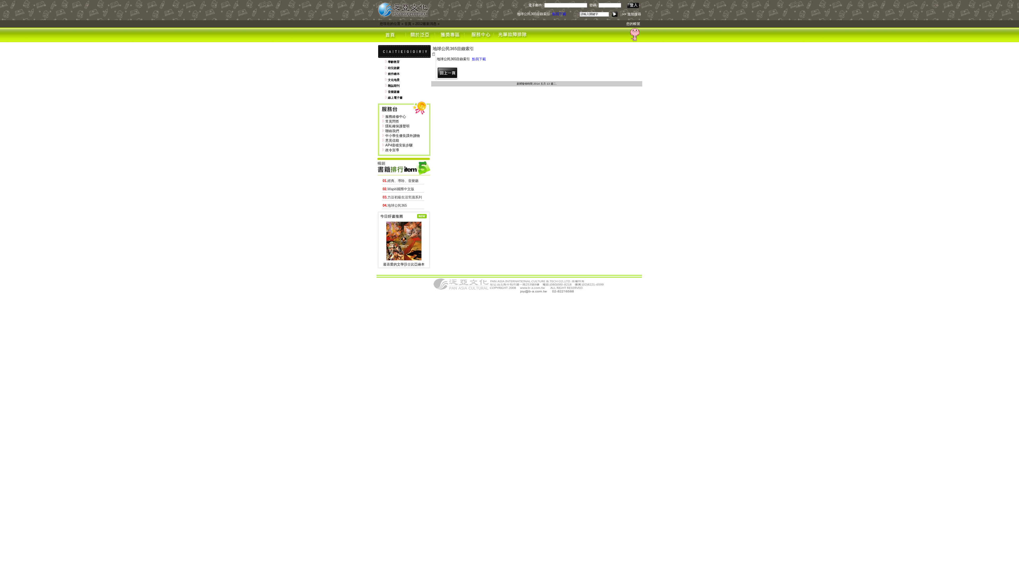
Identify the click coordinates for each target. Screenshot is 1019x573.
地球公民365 (395, 205)
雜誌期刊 (394, 85)
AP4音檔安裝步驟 (399, 145)
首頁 (407, 24)
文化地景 (394, 79)
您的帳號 (633, 24)
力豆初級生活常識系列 (402, 197)
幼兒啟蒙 (394, 68)
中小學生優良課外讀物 (402, 136)
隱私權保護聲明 (397, 126)
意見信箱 (392, 140)
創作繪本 (394, 73)
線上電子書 (395, 97)
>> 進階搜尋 (631, 14)
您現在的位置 (390, 24)
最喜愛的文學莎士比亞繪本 (404, 264)
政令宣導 (392, 150)
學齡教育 (394, 61)
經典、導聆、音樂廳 (400, 181)
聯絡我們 (392, 131)
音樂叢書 (394, 91)
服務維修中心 (395, 117)
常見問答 (392, 121)
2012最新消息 (426, 24)
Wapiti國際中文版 (398, 189)
